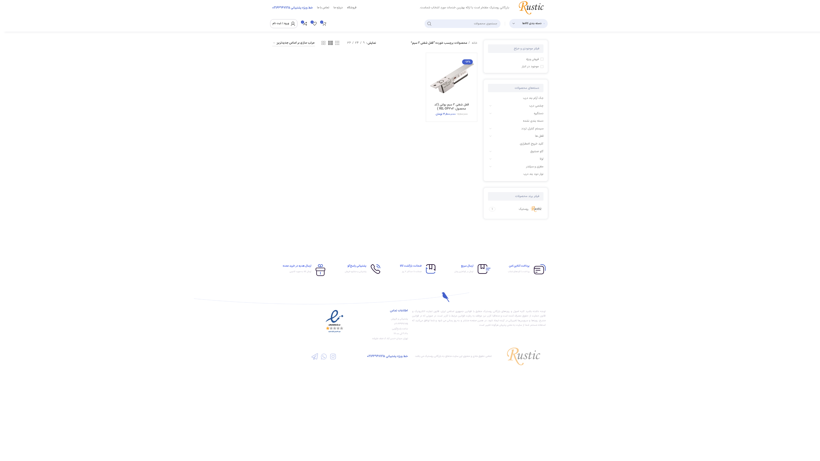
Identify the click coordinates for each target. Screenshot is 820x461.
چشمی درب (536, 106)
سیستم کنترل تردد (532, 128)
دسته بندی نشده (533, 121)
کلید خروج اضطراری (531, 144)
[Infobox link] (520, 269)
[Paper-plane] (314, 356)
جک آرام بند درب (533, 98)
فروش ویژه (532, 59)
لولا (541, 159)
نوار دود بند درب (533, 174)
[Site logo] (533, 7)
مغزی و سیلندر (534, 166)
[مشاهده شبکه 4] (330, 43)
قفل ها (539, 136)
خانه (474, 43)
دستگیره (538, 113)
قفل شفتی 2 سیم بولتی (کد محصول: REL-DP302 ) (451, 106)
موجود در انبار (530, 66)
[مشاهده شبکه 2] (323, 43)
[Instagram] (333, 356)
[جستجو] (429, 23)
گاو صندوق (536, 151)
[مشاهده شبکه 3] (337, 43)
